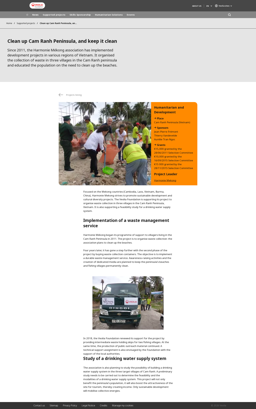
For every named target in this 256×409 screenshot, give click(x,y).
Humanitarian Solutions (109, 14)
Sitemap (54, 405)
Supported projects (54, 14)
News (35, 14)
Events (131, 14)
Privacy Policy (70, 405)
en (207, 6)
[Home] (27, 15)
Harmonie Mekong (165, 180)
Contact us (39, 405)
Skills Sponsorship (80, 14)
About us (196, 6)
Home (9, 23)
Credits (103, 405)
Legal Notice (88, 405)
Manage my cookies (122, 405)
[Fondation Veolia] (37, 5)
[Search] (229, 14)
